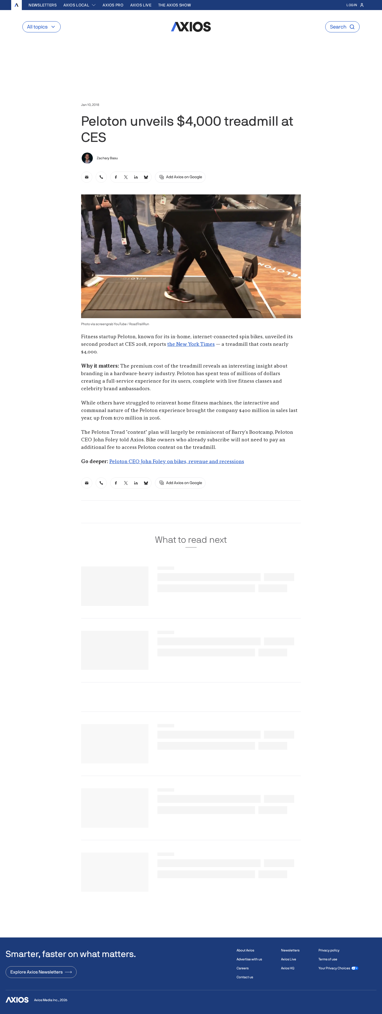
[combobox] (80, 5)
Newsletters (43, 5)
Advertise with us (249, 959)
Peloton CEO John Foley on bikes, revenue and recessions (176, 461)
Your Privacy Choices (334, 968)
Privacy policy (329, 950)
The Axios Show (174, 5)
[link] (86, 177)
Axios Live (141, 5)
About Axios (245, 950)
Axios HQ (287, 968)
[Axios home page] (16, 5)
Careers (243, 968)
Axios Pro (113, 5)
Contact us (245, 977)
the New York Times (191, 344)
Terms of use (328, 959)
